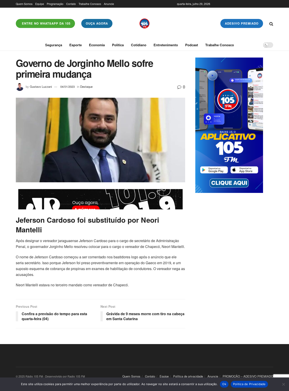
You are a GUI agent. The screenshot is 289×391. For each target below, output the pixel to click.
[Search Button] (271, 23)
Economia (97, 44)
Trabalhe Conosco (90, 4)
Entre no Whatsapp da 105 (45, 23)
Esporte (75, 44)
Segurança (53, 44)
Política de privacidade (188, 376)
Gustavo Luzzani (41, 86)
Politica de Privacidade (249, 384)
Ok (224, 384)
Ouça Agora (97, 23)
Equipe (39, 4)
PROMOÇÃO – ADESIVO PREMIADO (248, 376)
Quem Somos (24, 4)
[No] (283, 384)
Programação (55, 4)
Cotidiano (138, 44)
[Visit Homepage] (144, 23)
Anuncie (109, 4)
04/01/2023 (67, 86)
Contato (71, 4)
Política (118, 44)
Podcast (191, 44)
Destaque (86, 86)
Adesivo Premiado (242, 23)
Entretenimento (166, 44)
